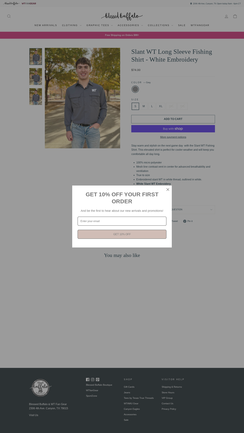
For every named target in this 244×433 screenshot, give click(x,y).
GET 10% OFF (122, 234)
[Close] (168, 189)
